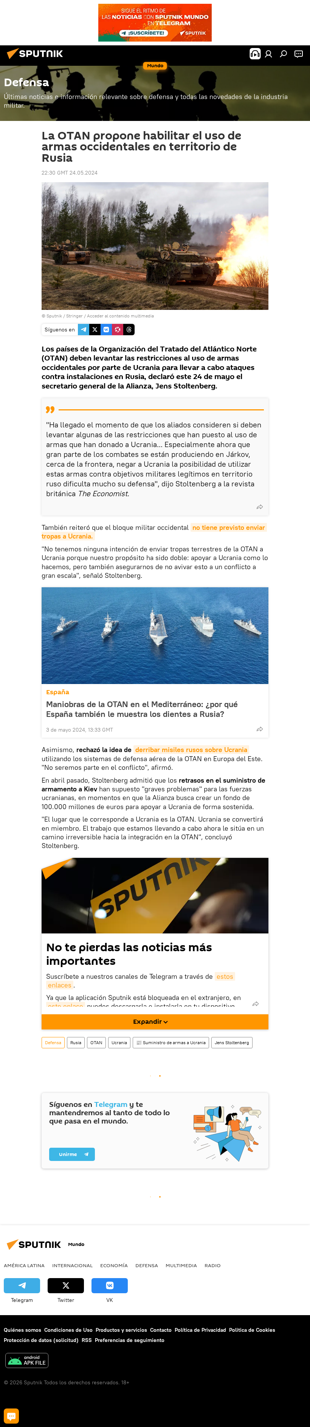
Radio (213, 1265)
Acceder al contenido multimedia (120, 316)
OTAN (96, 1042)
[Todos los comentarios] (11, 1416)
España (57, 692)
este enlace (65, 1006)
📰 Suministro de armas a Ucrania (171, 1042)
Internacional (72, 1265)
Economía (114, 1265)
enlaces (59, 985)
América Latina (24, 1265)
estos (225, 976)
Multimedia (181, 1265)
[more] (259, 506)
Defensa (53, 1042)
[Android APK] (27, 1361)
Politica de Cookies (252, 1329)
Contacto (161, 1329)
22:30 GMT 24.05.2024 (70, 172)
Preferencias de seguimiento (129, 1340)
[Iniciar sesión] (268, 53)
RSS (87, 1340)
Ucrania (119, 1042)
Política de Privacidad (200, 1329)
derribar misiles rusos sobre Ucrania (191, 749)
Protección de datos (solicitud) (41, 1340)
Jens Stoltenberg (232, 1042)
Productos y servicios (121, 1329)
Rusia (75, 1042)
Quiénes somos (22, 1329)
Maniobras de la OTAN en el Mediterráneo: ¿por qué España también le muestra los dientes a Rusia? (142, 709)
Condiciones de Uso (68, 1329)
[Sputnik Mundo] (37, 60)
